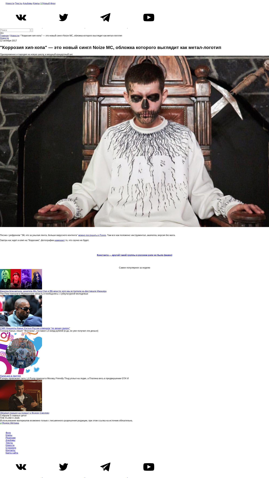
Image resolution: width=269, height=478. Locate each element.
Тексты (18, 3)
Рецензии (11, 438)
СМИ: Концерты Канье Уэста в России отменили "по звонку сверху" (35, 328)
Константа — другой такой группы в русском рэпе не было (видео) (134, 255)
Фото (8, 433)
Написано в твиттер (10, 376)
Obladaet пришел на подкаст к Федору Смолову (24, 413)
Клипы (36, 3)
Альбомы (28, 3)
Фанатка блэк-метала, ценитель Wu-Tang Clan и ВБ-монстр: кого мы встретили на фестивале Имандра (53, 291)
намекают (60, 240)
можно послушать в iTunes (92, 235)
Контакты (10, 450)
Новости (10, 3)
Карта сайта (12, 453)
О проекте (11, 448)
